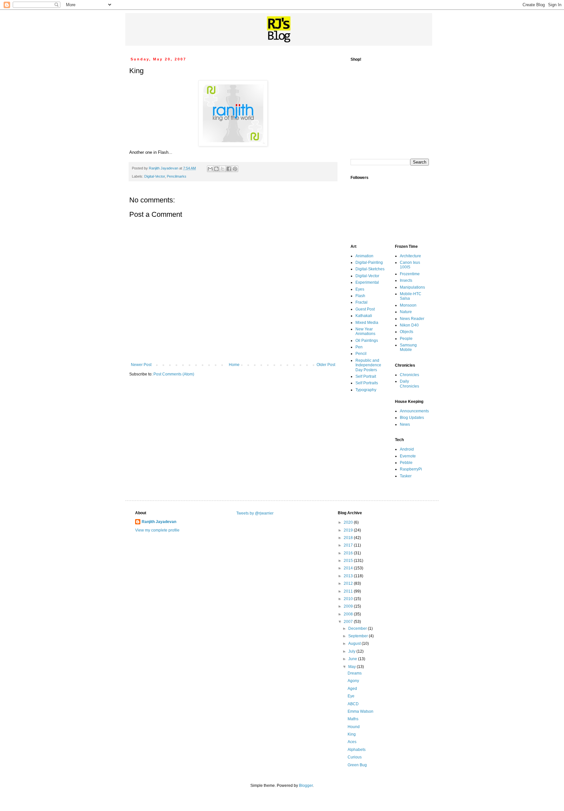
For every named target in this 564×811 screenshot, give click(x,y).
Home (234, 364)
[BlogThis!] (216, 169)
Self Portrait (365, 376)
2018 (349, 537)
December (358, 628)
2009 (349, 606)
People (406, 338)
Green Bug (357, 765)
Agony (353, 680)
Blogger (306, 785)
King (352, 734)
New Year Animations (365, 331)
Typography (365, 390)
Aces (352, 741)
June (353, 659)
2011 (349, 591)
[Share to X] (222, 169)
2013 (349, 576)
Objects (406, 331)
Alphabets (357, 749)
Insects (406, 280)
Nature (406, 312)
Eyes (359, 289)
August (355, 643)
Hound (354, 726)
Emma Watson (360, 711)
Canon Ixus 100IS (410, 264)
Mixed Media (366, 322)
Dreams (355, 673)
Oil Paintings (366, 340)
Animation (364, 256)
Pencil (361, 353)
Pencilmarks (176, 176)
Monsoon (408, 305)
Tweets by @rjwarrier (255, 513)
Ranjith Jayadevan (159, 521)
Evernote (408, 456)
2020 (349, 522)
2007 (349, 621)
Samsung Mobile (408, 347)
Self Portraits (366, 383)
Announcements (414, 411)
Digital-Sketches (369, 269)
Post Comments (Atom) (173, 374)
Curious (355, 757)
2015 (349, 560)
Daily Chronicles (409, 383)
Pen (359, 347)
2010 (349, 598)
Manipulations (412, 287)
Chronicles (409, 375)
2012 (349, 583)
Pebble (406, 462)
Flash (360, 296)
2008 (349, 614)
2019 (349, 530)
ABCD (353, 704)
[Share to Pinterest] (235, 169)
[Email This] (210, 169)
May (352, 666)
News (405, 424)
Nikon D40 (409, 325)
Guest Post (365, 309)
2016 (349, 553)
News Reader (412, 318)
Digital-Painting (369, 262)
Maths (353, 719)
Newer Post (141, 364)
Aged (352, 688)
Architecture (410, 256)
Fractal (361, 302)
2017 (349, 545)
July (352, 651)
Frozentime (410, 274)
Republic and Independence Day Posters (368, 365)
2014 (349, 568)
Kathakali (363, 315)
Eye (351, 696)
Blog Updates (412, 417)
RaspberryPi (411, 469)
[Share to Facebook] (229, 169)
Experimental (367, 282)
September (358, 636)
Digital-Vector (154, 176)
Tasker (406, 476)
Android (407, 449)
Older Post (326, 364)
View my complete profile (157, 530)
